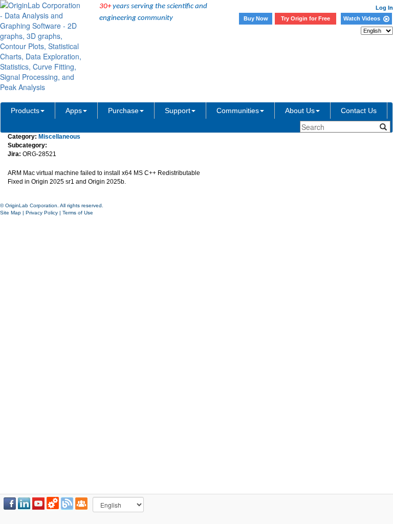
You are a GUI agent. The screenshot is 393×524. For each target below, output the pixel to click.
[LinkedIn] (24, 503)
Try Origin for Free (305, 18)
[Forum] (81, 503)
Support (177, 110)
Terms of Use (77, 212)
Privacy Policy (42, 212)
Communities (237, 110)
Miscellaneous (59, 136)
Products (25, 110)
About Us (300, 110)
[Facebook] (9, 503)
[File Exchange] (52, 503)
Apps (74, 110)
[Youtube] (38, 503)
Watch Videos (363, 18)
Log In (384, 8)
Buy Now (256, 18)
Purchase (123, 110)
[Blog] (67, 503)
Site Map (10, 212)
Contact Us (359, 110)
